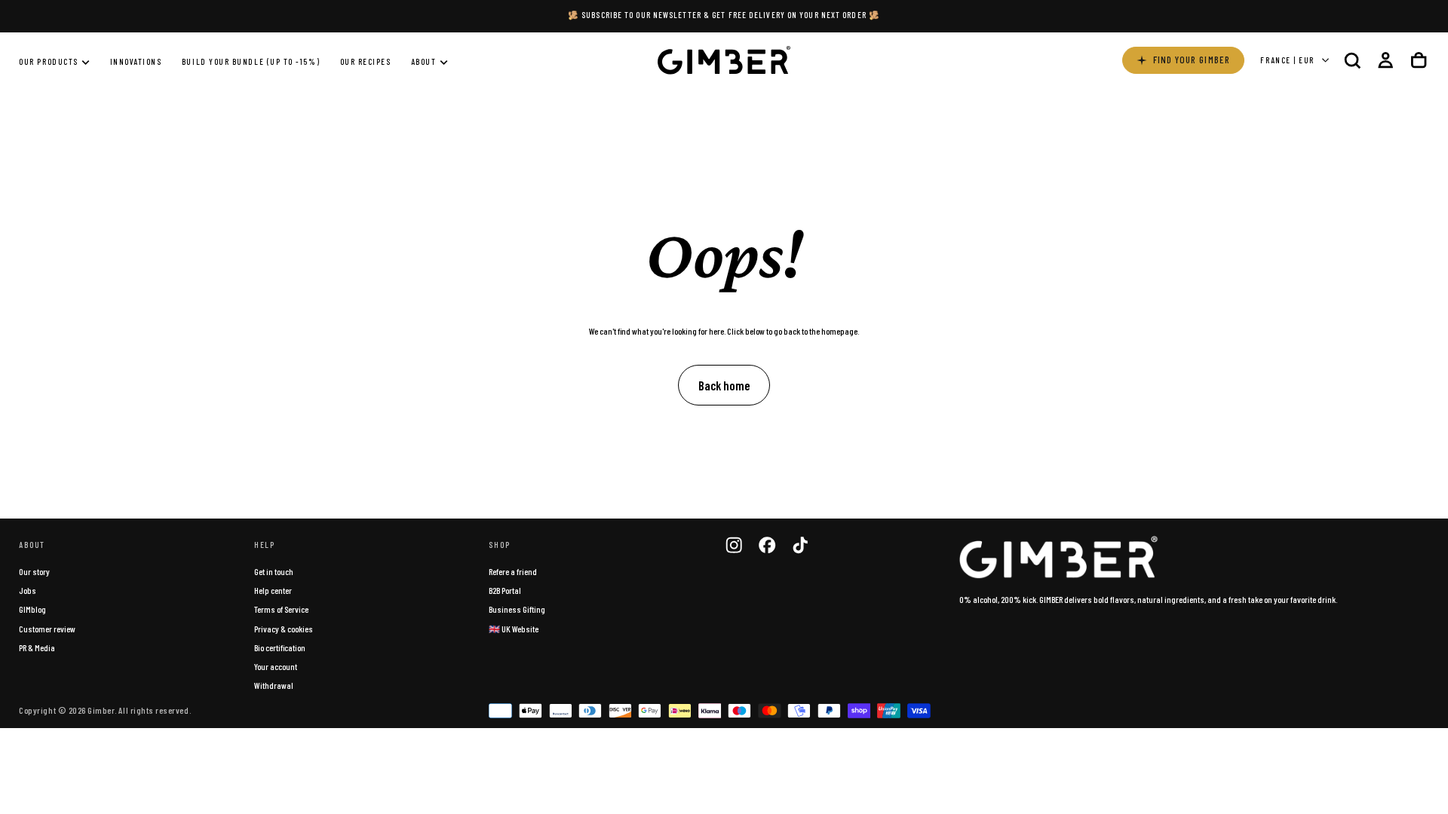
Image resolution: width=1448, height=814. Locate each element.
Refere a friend (513, 571)
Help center (273, 590)
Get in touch (273, 571)
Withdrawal (273, 685)
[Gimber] (1058, 557)
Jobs (27, 590)
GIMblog (32, 609)
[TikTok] (800, 545)
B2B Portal (505, 590)
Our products (48, 61)
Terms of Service (281, 609)
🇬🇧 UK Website (513, 628)
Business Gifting (517, 609)
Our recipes (365, 61)
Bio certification (279, 647)
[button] (1352, 60)
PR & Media (37, 647)
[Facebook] (767, 545)
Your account (275, 666)
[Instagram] (734, 545)
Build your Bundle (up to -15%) (251, 61)
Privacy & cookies (283, 628)
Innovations (136, 61)
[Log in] (1385, 60)
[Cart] (1418, 60)
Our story (34, 571)
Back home (724, 385)
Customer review (47, 628)
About (424, 61)
